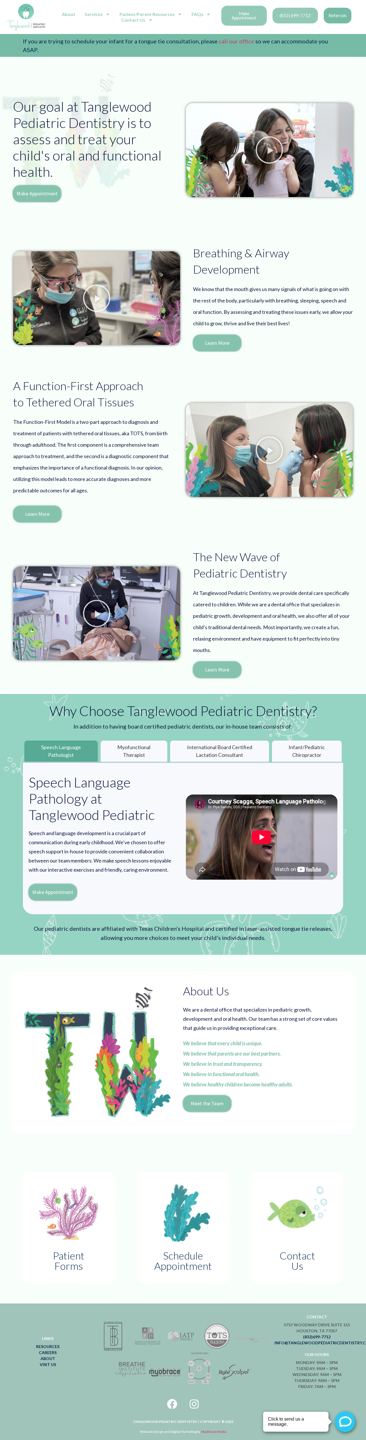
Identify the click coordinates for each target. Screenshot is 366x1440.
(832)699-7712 (317, 1336)
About (68, 14)
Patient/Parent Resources (147, 14)
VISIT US (48, 1364)
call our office (236, 41)
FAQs (197, 14)
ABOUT (48, 1358)
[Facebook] (172, 1404)
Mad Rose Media (213, 1431)
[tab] (61, 752)
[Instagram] (194, 1404)
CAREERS (48, 1352)
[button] (269, 150)
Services (94, 14)
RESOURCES (47, 1346)
